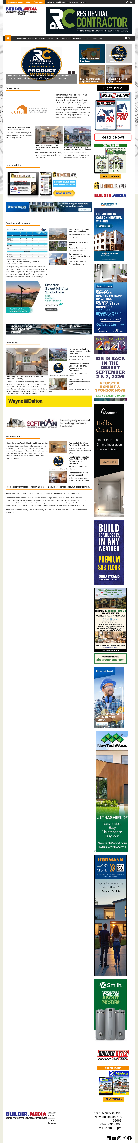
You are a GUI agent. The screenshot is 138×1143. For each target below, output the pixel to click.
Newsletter (53, 38)
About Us (97, 38)
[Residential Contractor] (8, 37)
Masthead (51, 1118)
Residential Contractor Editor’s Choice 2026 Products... (118, 58)
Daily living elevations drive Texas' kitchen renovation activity (70, 2)
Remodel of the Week (36, 38)
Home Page (52, 1113)
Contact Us (52, 1123)
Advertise (77, 38)
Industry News (19, 38)
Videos (87, 38)
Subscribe (66, 38)
